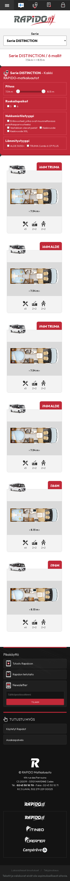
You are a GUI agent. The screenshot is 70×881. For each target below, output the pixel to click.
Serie (35, 34)
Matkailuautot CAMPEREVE (35, 850)
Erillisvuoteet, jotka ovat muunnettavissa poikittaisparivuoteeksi (30, 122)
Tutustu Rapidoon (23, 663)
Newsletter (20, 685)
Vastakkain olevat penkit (23, 127)
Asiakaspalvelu (15, 740)
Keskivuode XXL (19, 131)
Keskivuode (49, 127)
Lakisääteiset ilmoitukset (25, 870)
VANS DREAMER (35, 840)
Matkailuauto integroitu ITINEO (35, 829)
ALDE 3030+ (17, 145)
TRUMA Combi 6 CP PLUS (44, 145)
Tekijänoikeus (51, 870)
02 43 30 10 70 (25, 785)
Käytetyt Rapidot (16, 729)
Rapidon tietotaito (23, 674)
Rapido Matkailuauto (35, 20)
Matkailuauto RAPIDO (35, 762)
